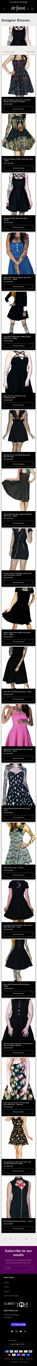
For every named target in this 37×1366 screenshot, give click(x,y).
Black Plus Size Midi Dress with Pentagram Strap (15, 396)
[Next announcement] (33, 2)
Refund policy (29, 1358)
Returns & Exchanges (11, 1295)
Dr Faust (10, 1358)
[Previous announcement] (3, 2)
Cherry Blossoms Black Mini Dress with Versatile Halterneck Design (17, 1162)
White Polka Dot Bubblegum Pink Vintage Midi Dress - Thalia (18, 750)
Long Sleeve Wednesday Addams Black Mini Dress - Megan (17, 337)
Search (6, 1282)
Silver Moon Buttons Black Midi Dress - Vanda (17, 985)
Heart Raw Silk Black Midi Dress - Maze (17, 691)
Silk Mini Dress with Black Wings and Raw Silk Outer (17, 455)
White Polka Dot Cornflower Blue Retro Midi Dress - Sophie (17, 278)
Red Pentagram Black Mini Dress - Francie (18, 1221)
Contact (6, 1287)
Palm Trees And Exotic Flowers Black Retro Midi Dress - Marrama (16, 1103)
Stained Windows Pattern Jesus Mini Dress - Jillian (18, 159)
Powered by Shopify (18, 1358)
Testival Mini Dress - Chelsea (14, 867)
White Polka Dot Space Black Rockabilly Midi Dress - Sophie (18, 515)
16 (26, 1239)
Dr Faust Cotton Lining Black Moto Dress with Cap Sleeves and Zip (18, 574)
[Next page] (32, 1239)
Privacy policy (14, 1361)
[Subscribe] (31, 1268)
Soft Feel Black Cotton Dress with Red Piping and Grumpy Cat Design (17, 100)
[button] (4, 9)
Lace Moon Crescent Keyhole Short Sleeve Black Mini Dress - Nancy (18, 926)
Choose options (18, 109)
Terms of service (24, 1361)
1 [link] (5, 1239)
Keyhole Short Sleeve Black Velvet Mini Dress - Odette (17, 633)
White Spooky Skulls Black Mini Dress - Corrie (17, 809)
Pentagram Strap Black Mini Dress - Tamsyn (16, 219)
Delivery (6, 1291)
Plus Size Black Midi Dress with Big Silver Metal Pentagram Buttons (18, 1044)
